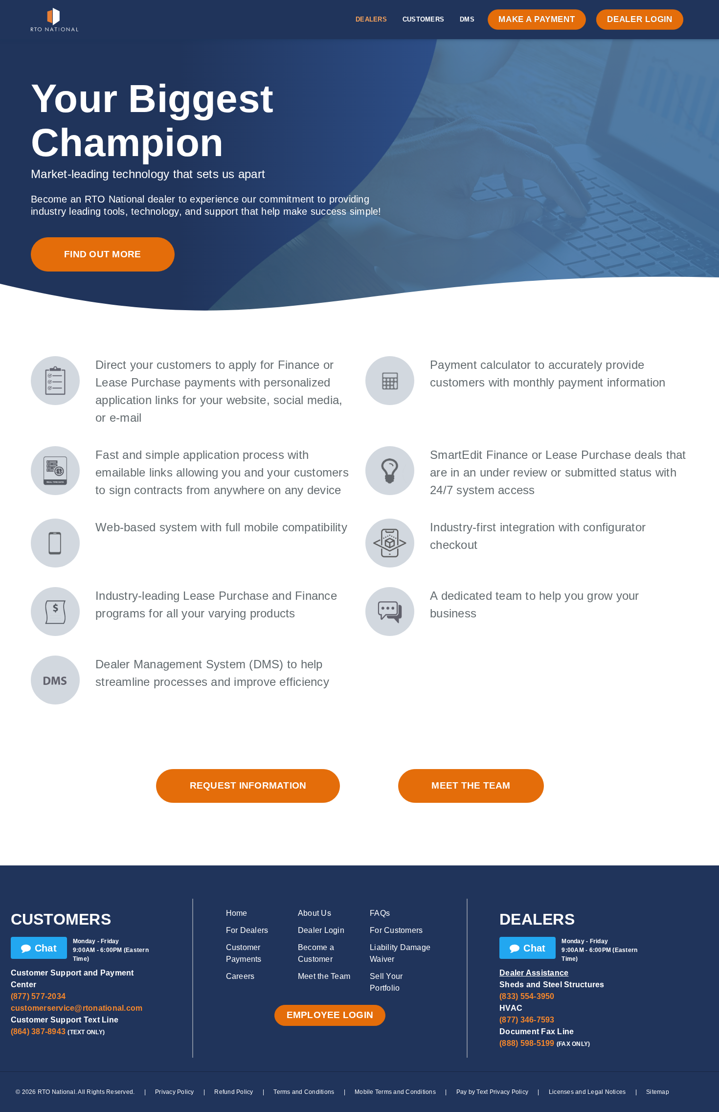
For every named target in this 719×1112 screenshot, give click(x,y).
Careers (240, 976)
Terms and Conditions (303, 1092)
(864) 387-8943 (38, 1031)
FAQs (380, 913)
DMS (467, 19)
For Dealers (247, 930)
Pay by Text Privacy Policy (492, 1092)
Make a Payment (536, 19)
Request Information (248, 785)
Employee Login (330, 1015)
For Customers (396, 930)
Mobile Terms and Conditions (395, 1092)
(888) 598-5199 (527, 1043)
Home (236, 913)
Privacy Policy (174, 1092)
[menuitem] (371, 19)
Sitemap (657, 1092)
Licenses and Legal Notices (587, 1092)
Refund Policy (233, 1092)
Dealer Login (640, 19)
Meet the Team (470, 785)
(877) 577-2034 (38, 996)
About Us (314, 913)
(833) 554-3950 (527, 996)
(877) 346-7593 (527, 1020)
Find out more (102, 254)
